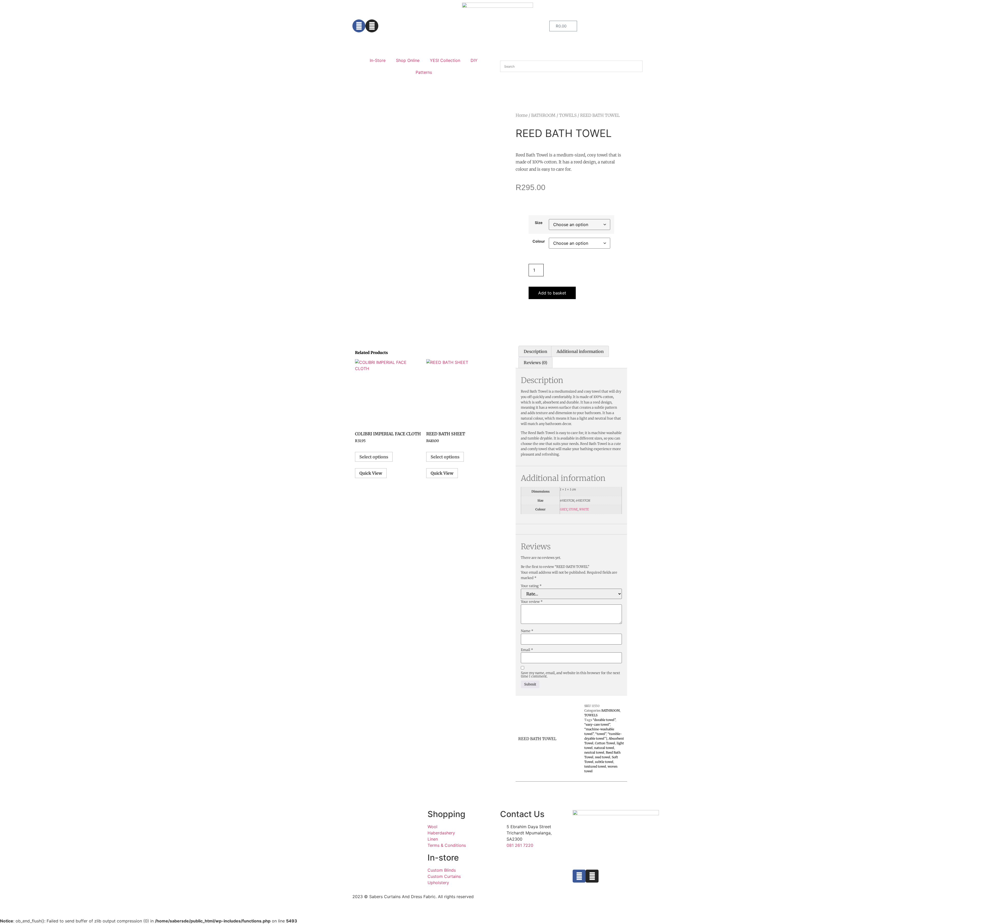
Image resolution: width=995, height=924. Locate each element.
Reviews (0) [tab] (535, 362)
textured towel (595, 766)
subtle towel (604, 762)
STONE (573, 509)
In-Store (378, 60)
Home (522, 115)
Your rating (531, 586)
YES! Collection (445, 60)
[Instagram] (371, 25)
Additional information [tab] (580, 351)
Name (527, 631)
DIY (474, 60)
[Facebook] (358, 25)
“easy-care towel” (597, 724)
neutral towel (594, 752)
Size (539, 223)
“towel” (600, 734)
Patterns (424, 72)
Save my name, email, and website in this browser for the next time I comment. (570, 674)
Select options (373, 456)
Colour (538, 241)
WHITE (584, 509)
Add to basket (552, 292)
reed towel (602, 757)
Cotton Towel (605, 743)
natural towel (604, 748)
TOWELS (568, 115)
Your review (532, 601)
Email (527, 650)
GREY (563, 509)
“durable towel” (604, 720)
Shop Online (408, 60)
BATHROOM (543, 115)
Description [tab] (535, 351)
